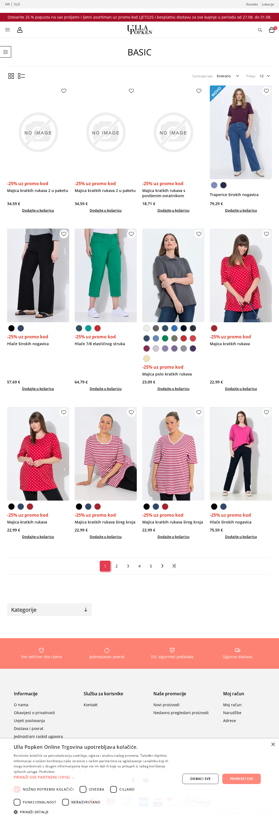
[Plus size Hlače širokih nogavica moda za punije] (38, 275)
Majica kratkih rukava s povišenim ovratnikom (163, 193)
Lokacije (268, 4)
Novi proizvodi (166, 704)
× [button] (273, 745)
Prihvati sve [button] (241, 778)
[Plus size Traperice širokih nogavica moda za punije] (241, 132)
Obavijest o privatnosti (34, 712)
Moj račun (232, 704)
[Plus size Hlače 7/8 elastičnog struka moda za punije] (106, 275)
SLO (17, 4)
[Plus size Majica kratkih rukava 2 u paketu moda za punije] (38, 132)
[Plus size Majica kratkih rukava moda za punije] (241, 275)
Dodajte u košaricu (38, 210)
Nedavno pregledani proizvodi (181, 712)
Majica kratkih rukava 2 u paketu (37, 190)
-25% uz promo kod (27, 184)
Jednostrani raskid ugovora (38, 736)
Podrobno (46, 771)
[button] (94, 777)
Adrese (229, 720)
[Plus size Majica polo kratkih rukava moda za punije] (173, 275)
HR (7, 4)
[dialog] (139, 779)
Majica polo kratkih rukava (167, 374)
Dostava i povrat (28, 728)
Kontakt (252, 4)
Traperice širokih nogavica (234, 194)
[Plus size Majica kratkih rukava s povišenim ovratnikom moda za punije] (173, 132)
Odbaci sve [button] (200, 778)
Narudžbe (232, 712)
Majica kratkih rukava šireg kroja (105, 522)
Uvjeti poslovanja (29, 720)
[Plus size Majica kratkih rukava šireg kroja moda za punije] (106, 454)
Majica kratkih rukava (230, 343)
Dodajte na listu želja (63, 91)
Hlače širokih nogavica (28, 343)
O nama (21, 704)
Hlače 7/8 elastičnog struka (100, 343)
